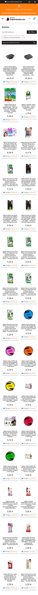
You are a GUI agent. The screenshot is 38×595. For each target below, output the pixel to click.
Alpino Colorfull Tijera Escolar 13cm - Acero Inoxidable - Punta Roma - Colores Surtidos (28, 107)
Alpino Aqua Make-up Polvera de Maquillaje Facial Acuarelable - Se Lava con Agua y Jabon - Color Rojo (28, 433)
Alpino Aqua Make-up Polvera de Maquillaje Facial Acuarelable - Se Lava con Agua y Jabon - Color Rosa (10, 363)
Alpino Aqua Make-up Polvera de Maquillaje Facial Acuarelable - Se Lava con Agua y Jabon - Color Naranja (28, 363)
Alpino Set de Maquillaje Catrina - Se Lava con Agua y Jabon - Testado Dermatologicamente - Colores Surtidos (28, 504)
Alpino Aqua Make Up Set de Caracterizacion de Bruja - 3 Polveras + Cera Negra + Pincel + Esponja (10, 433)
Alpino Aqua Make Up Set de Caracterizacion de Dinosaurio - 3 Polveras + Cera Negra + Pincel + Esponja (28, 468)
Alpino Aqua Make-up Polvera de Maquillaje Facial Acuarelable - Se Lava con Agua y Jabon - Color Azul (28, 327)
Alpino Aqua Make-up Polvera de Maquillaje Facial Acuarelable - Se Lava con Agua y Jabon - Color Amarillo (10, 398)
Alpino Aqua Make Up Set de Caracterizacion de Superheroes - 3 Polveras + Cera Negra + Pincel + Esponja (28, 398)
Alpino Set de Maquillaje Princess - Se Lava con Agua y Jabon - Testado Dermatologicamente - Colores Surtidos (10, 504)
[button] (29, 18)
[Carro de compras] (34, 19)
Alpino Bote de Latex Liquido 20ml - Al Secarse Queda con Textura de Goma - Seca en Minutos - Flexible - (10, 577)
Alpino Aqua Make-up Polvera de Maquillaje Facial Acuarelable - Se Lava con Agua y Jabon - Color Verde (10, 468)
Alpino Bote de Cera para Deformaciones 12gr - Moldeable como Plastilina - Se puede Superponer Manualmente (28, 541)
